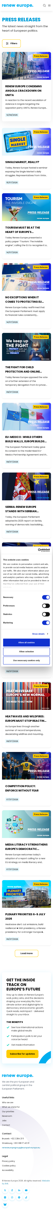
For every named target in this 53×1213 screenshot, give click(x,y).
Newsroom (7, 1116)
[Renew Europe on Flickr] (5, 1197)
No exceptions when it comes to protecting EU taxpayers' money (23, 299)
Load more (27, 953)
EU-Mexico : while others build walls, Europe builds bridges (25, 439)
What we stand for (11, 1107)
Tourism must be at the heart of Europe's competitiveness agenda (24, 230)
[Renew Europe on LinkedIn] (19, 1190)
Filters (13, 43)
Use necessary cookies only (26, 660)
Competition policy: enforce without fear (22, 788)
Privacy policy (8, 1161)
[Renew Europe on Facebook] (12, 1190)
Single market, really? (22, 162)
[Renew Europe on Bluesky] (5, 1205)
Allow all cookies (26, 642)
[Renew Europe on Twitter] (5, 1190)
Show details (38, 634)
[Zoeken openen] (44, 5)
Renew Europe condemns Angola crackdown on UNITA (23, 90)
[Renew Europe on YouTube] (26, 1190)
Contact (6, 1125)
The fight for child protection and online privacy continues (22, 369)
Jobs (4, 1120)
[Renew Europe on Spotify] (19, 1197)
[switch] (46, 606)
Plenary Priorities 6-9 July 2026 (25, 916)
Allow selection (26, 651)
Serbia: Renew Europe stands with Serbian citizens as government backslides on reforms (23, 509)
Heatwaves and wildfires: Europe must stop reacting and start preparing (25, 718)
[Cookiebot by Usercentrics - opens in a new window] (38, 550)
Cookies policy (9, 1165)
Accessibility (8, 1170)
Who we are (7, 1102)
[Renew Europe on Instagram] (12, 1197)
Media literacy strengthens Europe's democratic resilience (26, 847)
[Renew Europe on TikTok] (26, 1197)
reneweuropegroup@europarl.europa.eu (21, 1147)
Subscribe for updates (22, 1053)
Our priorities (8, 1111)
